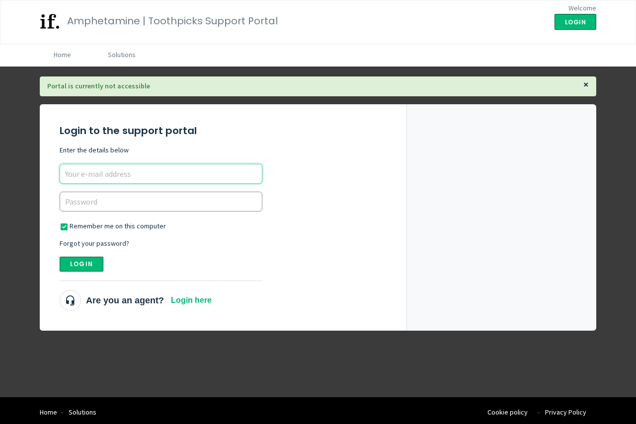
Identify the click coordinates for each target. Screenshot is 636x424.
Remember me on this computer (118, 225)
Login (81, 264)
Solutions (122, 54)
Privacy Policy (565, 412)
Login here (191, 300)
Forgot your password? (94, 243)
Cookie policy (507, 412)
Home (62, 54)
